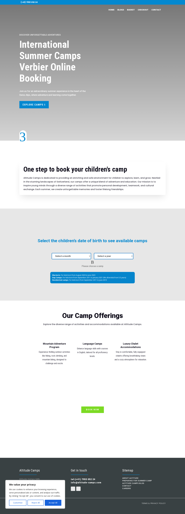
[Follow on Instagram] (164, 2)
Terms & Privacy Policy (154, 503)
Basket (131, 9)
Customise (17, 502)
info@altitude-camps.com (86, 482)
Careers (126, 488)
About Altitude (130, 478)
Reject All (36, 502)
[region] (35, 494)
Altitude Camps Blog (133, 483)
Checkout (143, 9)
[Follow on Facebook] (160, 2)
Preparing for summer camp (137, 481)
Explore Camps (33, 104)
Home (111, 9)
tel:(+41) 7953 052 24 (92, 427)
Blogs (120, 9)
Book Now (92, 410)
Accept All (53, 502)
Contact (156, 9)
